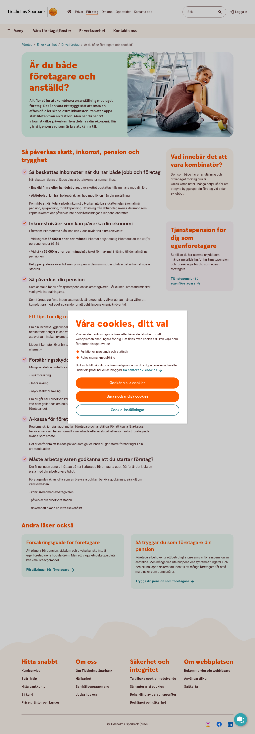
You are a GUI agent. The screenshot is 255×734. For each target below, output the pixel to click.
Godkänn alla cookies (127, 382)
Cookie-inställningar (127, 409)
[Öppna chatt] (240, 719)
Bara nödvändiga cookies (127, 396)
